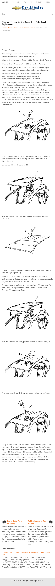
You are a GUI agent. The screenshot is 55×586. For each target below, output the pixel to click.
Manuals (5, 2)
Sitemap (39, 2)
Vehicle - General (29, 28)
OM (13, 2)
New (24, 2)
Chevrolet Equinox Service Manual (12, 28)
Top (31, 2)
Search (48, 2)
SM (18, 2)
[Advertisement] (27, 40)
